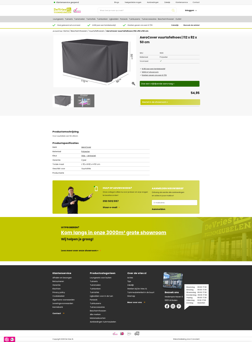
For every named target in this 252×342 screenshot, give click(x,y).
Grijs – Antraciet (88, 155)
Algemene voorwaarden (63, 299)
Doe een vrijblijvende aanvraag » (157, 83)
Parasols (124, 19)
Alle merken (95, 314)
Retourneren (58, 281)
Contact (196, 2)
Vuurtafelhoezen (96, 31)
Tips (129, 281)
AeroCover (86, 147)
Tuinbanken (102, 19)
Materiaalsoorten (98, 318)
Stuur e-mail (110, 207)
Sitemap (131, 296)
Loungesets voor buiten (100, 277)
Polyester (85, 151)
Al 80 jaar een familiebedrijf (153, 68)
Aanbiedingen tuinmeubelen (103, 321)
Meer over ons (134, 302)
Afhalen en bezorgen (62, 277)
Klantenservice (182, 2)
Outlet (178, 19)
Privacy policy (58, 292)
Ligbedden (114, 19)
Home (66, 31)
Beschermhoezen (166, 19)
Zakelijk (167, 2)
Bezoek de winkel (191, 25)
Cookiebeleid (58, 296)
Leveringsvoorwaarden (62, 303)
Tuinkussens (134, 19)
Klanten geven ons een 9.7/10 (154, 75)
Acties (130, 277)
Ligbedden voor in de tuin (101, 296)
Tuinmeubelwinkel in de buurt (140, 292)
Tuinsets (69, 19)
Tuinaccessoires (149, 19)
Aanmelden (158, 209)
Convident (195, 339)
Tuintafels (91, 19)
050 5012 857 (111, 201)
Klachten (56, 288)
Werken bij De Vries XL (137, 288)
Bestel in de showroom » (155, 102)
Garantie (56, 285)
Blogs (116, 2)
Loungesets (58, 19)
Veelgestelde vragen (133, 2)
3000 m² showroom (150, 72)
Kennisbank (57, 307)
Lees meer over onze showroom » (79, 250)
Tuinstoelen (79, 19)
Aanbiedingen (153, 2)
